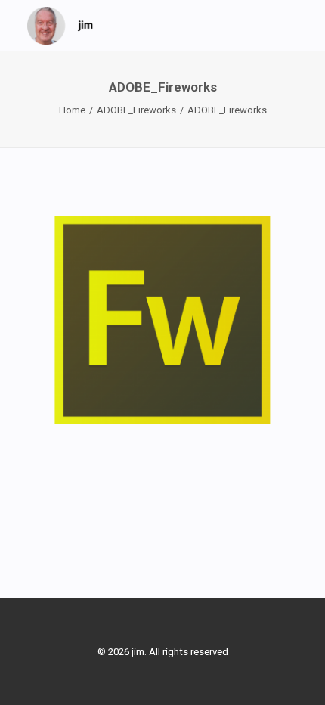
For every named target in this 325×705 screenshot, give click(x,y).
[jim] (60, 26)
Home (72, 110)
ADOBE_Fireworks (136, 110)
